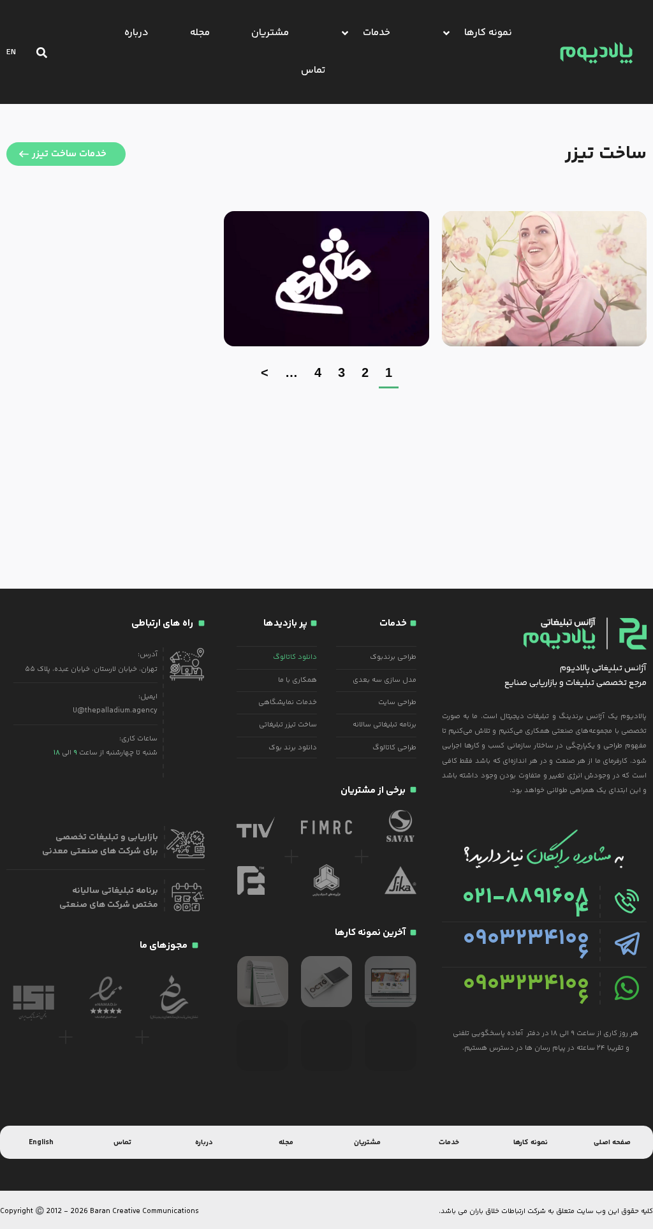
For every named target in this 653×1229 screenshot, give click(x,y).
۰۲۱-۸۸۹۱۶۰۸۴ (525, 904)
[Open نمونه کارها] (446, 33)
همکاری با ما (297, 680)
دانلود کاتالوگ (295, 657)
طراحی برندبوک (393, 657)
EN (11, 52)
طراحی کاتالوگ (394, 747)
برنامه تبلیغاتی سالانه (384, 724)
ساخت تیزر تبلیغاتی (288, 724)
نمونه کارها (530, 1142)
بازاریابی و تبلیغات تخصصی (106, 837)
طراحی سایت (397, 702)
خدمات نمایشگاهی (287, 702)
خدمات (449, 1142)
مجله (286, 1142)
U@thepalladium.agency (115, 710)
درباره (204, 1142)
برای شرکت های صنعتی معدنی (100, 851)
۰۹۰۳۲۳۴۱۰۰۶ (526, 946)
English (41, 1142)
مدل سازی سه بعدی (384, 680)
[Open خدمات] (345, 33)
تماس (122, 1142)
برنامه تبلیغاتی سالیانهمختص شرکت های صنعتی (108, 898)
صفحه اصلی (612, 1142)
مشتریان (367, 1142)
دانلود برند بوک (292, 747)
